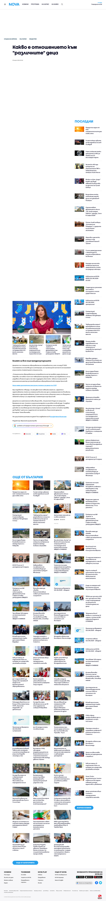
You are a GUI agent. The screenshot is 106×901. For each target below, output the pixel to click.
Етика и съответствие (95, 890)
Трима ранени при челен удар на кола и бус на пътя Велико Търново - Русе (61, 729)
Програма (35, 4)
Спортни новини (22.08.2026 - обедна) (93, 639)
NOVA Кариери (59, 877)
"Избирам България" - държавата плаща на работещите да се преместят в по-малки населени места (41, 519)
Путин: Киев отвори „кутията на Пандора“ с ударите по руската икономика (93, 226)
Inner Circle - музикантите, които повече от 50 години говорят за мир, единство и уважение (94, 780)
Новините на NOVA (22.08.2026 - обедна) (93, 650)
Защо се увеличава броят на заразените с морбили (94, 754)
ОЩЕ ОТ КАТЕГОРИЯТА (25, 863)
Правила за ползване (83, 890)
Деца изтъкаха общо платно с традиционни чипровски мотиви (41, 660)
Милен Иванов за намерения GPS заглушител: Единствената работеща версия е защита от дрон (61, 706)
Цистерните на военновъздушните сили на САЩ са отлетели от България (61, 616)
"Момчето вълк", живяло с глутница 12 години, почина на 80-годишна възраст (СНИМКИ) (93, 617)
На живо (55, 4)
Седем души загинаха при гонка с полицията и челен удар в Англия (94, 290)
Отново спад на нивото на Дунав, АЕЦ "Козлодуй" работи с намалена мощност (62, 681)
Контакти (52, 890)
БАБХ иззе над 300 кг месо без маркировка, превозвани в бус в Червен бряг (62, 824)
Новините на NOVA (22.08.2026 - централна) (92, 302)
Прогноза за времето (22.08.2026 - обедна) (62, 589)
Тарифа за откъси (38, 890)
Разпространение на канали (26, 890)
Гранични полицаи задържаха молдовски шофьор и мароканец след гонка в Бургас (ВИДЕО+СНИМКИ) (62, 568)
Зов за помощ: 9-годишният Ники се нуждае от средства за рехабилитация (21, 660)
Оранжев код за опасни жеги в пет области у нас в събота (19, 847)
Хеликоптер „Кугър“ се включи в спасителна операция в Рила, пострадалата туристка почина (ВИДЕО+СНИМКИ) (62, 544)
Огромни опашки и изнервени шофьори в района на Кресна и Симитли (41, 639)
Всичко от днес (8, 877)
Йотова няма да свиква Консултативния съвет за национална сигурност (41, 591)
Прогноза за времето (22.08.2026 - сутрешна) (21, 729)
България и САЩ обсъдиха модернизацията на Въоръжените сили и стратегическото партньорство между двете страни (41, 754)
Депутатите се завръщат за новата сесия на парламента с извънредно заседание (62, 752)
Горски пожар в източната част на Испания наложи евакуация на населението (93, 574)
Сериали (40, 880)
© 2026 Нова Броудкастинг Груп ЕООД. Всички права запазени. (17, 896)
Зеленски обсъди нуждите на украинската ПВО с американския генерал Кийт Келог (93, 168)
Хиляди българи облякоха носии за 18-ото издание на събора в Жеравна (41, 704)
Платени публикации (8, 892)
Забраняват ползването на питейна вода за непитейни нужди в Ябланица (40, 568)
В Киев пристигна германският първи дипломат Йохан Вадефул (20, 639)
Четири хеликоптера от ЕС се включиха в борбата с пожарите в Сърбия (94, 430)
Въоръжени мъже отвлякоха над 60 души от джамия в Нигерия (92, 197)
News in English (59, 880)
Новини (25, 4)
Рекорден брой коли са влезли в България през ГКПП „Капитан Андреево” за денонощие (21, 705)
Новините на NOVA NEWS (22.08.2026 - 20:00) (92, 278)
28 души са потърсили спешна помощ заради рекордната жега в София (21, 824)
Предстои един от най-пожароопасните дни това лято (21, 493)
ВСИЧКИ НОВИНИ (84, 808)
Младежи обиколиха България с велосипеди (62, 637)
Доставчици (46, 890)
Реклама (6, 890)
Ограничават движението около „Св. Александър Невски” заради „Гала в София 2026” (62, 495)
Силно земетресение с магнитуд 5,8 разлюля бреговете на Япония (94, 253)
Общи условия (59, 890)
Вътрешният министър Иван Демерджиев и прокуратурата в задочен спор (40, 778)
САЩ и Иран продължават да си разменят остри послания (93, 718)
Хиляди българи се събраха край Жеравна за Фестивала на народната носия (19, 778)
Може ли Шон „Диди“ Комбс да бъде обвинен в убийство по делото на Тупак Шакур (93, 183)
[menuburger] (5, 4)
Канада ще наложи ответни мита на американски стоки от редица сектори (93, 266)
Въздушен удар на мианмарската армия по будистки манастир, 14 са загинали (93, 503)
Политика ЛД (75, 890)
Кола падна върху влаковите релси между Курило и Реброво (19, 542)
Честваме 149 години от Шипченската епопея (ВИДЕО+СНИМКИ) (20, 615)
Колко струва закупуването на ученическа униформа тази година (41, 681)
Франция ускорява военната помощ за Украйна (93, 399)
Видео (6, 883)
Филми (40, 883)
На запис (45, 4)
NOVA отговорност (61, 874)
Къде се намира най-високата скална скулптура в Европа (93, 587)
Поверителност (67, 890)
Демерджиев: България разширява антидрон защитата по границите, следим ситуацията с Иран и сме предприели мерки (62, 850)
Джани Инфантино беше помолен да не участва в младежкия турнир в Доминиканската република (94, 445)
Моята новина (8, 880)
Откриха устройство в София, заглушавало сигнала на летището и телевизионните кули (62, 801)
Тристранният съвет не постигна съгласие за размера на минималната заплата (41, 825)
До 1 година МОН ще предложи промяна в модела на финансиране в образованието (20, 682)
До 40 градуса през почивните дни (40, 728)
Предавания (41, 877)
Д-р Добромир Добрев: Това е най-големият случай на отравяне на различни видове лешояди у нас (21, 752)
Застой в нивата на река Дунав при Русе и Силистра (21, 800)
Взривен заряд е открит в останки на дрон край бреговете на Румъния (94, 361)
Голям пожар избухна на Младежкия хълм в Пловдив (41, 493)
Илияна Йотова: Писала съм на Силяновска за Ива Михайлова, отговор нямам (41, 616)
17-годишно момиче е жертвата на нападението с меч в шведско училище (93, 560)
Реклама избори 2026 (13, 890)
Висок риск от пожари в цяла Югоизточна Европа (93, 548)
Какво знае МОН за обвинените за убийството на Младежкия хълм (61, 660)
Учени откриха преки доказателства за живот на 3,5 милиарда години (93, 154)
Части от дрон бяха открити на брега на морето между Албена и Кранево (41, 542)
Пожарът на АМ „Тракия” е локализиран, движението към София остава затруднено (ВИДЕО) (20, 592)
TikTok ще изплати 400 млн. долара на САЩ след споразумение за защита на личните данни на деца (94, 601)
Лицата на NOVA (26, 877)
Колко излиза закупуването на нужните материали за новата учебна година (62, 778)
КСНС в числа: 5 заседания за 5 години (21, 566)
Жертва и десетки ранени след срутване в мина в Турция (93, 240)
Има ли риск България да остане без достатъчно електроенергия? (41, 801)
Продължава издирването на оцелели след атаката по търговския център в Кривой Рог (93, 346)
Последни (7, 874)
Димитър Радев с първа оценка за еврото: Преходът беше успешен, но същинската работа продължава (41, 849)
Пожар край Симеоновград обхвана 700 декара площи (20, 517)
